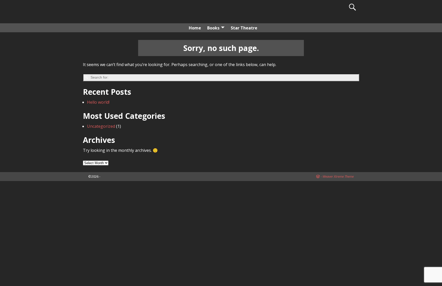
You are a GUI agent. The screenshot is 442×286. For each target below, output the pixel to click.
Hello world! (98, 102)
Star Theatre (244, 28)
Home (195, 28)
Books (213, 28)
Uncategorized (101, 126)
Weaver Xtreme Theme (338, 176)
